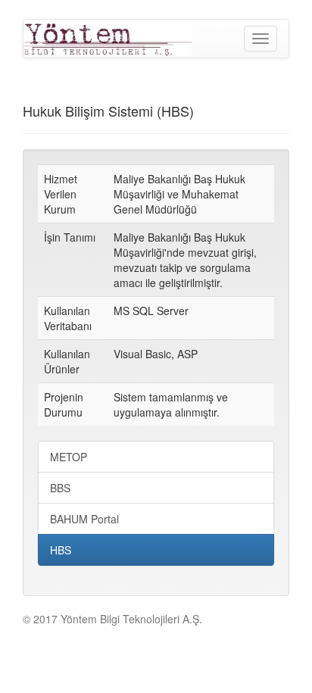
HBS (60, 549)
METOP (68, 456)
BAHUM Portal (84, 518)
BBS (60, 487)
